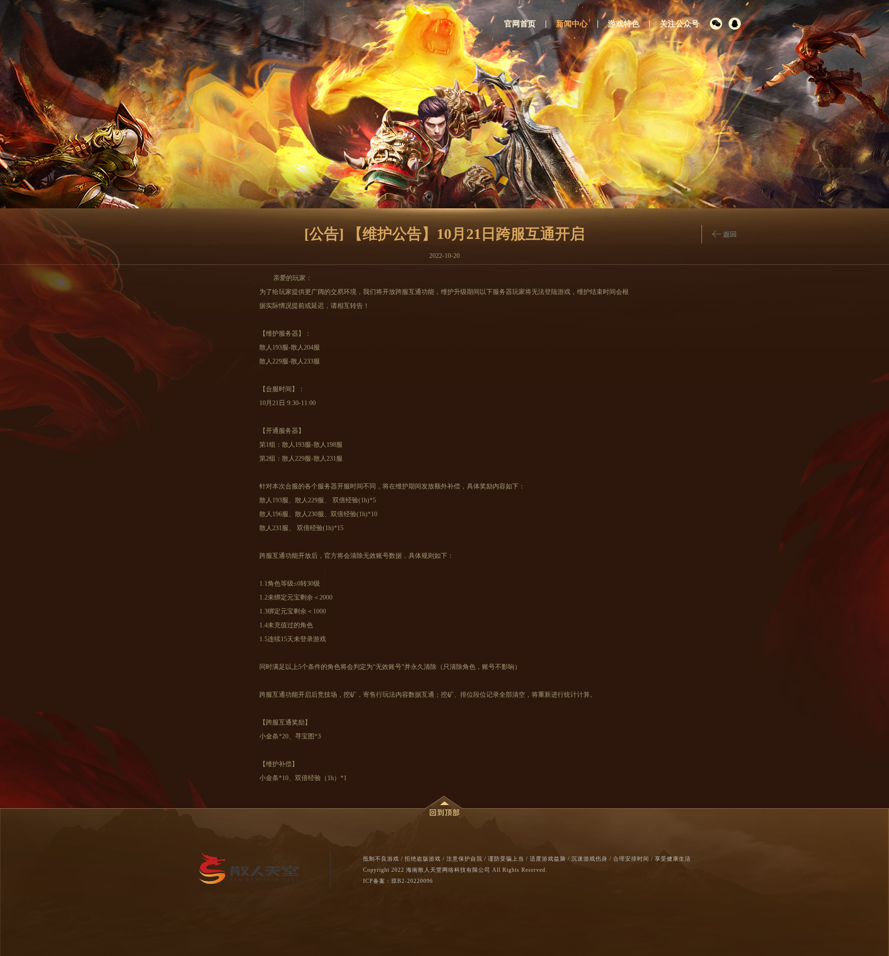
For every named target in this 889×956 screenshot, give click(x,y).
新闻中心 (572, 23)
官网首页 (520, 23)
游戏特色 (623, 23)
